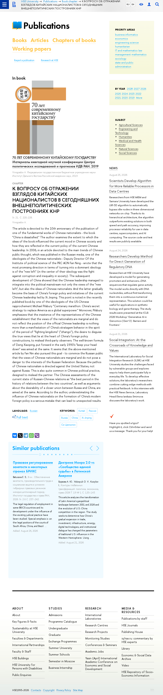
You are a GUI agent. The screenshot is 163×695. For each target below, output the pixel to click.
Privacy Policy (63, 690)
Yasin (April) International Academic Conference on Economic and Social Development (101, 663)
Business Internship (60, 668)
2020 (125, 97)
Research (93, 608)
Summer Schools (59, 654)
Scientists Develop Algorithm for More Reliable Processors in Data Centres (131, 185)
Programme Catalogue (63, 621)
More (139, 97)
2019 (132, 97)
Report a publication (24, 60)
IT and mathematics (126, 50)
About (17, 608)
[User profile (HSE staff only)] (149, 4)
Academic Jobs (94, 651)
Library (126, 648)
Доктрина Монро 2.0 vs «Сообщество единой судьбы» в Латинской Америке (76, 469)
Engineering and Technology (126, 131)
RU (128, 4)
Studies (55, 608)
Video (125, 665)
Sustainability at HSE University (25, 630)
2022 (138, 93)
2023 (132, 93)
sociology (120, 58)
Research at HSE (49, 60)
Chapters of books (74, 40)
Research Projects (96, 632)
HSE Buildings (20, 658)
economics (121, 38)
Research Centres (96, 625)
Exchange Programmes (63, 641)
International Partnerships (28, 645)
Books (19, 40)
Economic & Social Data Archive (136, 657)
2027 (137, 88)
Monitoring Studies (97, 638)
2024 (125, 93)
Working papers (31, 48)
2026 (143, 88)
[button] (40, 455)
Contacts (36, 690)
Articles (40, 40)
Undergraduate (58, 628)
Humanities (125, 136)
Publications (46, 25)
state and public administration (124, 64)
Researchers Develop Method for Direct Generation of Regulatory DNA (130, 261)
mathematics (139, 54)
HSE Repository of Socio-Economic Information (138, 673)
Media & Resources (131, 610)
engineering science (127, 42)
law (140, 50)
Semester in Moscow (62, 661)
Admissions (55, 615)
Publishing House (132, 632)
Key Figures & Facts (24, 621)
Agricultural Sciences (131, 125)
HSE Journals (130, 625)
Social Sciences (128, 153)
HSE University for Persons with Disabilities (27, 666)
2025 (118, 93)
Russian (34, 410)
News (113, 168)
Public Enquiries (21, 675)
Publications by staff (134, 618)
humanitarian (122, 46)
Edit (152, 689)
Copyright (48, 690)
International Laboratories (93, 616)
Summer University (60, 648)
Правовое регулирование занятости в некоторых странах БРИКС (33, 466)
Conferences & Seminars (101, 645)
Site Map (78, 690)
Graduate (55, 635)
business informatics (126, 34)
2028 (130, 88)
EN (133, 4)
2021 (118, 97)
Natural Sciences (128, 149)
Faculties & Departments (27, 638)
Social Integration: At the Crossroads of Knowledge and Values (131, 345)
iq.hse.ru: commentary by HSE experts (137, 640)
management (123, 54)
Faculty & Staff (21, 651)
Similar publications (35, 448)
